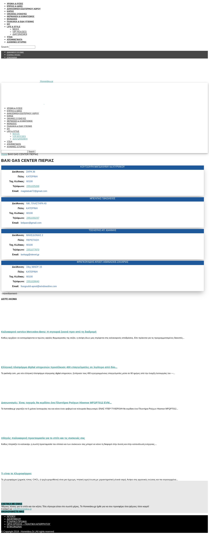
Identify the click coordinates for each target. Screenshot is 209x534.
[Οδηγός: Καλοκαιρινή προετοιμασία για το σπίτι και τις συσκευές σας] (24, 432)
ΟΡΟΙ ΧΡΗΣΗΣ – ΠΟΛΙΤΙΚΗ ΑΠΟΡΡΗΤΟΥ (28, 524)
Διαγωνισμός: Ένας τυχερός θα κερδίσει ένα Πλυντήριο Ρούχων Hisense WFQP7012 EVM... (56, 402)
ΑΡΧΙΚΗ (11, 516)
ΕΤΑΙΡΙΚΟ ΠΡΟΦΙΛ (13, 55)
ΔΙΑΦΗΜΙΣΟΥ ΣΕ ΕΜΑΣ (15, 52)
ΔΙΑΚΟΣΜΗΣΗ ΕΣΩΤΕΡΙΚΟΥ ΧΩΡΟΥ (24, 9)
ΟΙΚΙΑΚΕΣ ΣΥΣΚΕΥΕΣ (17, 14)
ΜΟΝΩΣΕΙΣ (12, 19)
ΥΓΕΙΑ (10, 37)
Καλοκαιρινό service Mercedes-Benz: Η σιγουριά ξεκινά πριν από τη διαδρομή (48, 331)
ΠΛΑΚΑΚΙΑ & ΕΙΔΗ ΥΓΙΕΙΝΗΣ (20, 21)
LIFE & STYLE (13, 26)
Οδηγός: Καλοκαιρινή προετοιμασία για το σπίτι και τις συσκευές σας (43, 438)
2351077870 (32, 249)
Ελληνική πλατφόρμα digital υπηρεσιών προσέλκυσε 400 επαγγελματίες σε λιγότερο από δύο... (59, 367)
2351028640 (32, 281)
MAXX (16, 29)
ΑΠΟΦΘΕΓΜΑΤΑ (14, 39)
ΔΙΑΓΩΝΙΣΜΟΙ (20, 34)
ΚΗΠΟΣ (10, 11)
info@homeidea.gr (22, 509)
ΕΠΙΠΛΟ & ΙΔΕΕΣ (15, 6)
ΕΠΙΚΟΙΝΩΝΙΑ (12, 57)
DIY (8, 24)
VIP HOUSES (20, 31)
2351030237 (32, 218)
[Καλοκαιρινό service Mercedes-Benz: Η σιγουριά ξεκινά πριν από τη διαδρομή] (24, 325)
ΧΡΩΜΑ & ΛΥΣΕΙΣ (15, 3)
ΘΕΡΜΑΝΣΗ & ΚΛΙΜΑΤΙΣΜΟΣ (20, 16)
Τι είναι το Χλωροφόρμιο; (16, 473)
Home (4, 154)
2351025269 (32, 186)
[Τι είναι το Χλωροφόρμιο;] (24, 467)
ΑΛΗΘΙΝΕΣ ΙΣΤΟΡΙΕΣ (16, 42)
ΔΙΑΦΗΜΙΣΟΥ (14, 519)
